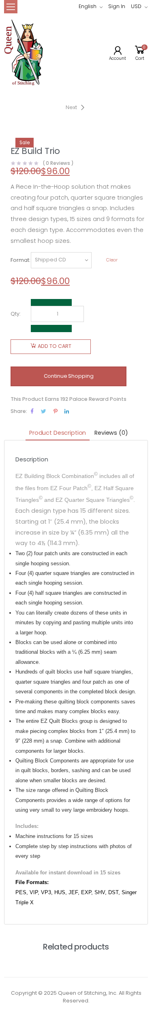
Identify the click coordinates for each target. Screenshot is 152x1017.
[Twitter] (43, 411)
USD (136, 6)
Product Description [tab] (57, 433)
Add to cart (54, 346)
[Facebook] (32, 411)
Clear (112, 260)
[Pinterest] (55, 411)
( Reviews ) (58, 163)
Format (20, 260)
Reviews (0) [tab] (111, 433)
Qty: (15, 313)
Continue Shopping (69, 376)
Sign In (116, 6)
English (87, 6)
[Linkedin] (66, 411)
